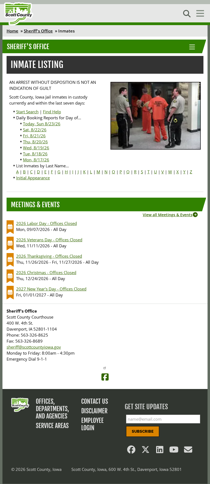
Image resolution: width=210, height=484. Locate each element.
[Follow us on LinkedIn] (159, 451)
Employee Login (92, 424)
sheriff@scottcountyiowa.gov (34, 347)
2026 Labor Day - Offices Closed (46, 223)
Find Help (52, 111)
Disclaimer (94, 411)
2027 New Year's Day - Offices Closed (51, 289)
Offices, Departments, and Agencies (52, 409)
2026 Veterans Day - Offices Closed (49, 239)
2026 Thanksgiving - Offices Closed (49, 256)
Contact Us (94, 401)
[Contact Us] (188, 451)
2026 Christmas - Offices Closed (46, 272)
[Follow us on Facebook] (131, 451)
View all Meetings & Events (167, 214)
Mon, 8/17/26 (36, 159)
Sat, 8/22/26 (34, 129)
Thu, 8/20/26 (35, 141)
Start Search (27, 111)
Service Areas (52, 425)
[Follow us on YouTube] (174, 451)
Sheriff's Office (38, 31)
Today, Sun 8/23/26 (41, 123)
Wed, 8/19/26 (36, 147)
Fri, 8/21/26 (34, 135)
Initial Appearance (33, 177)
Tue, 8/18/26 (35, 153)
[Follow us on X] (145, 451)
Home (12, 31)
